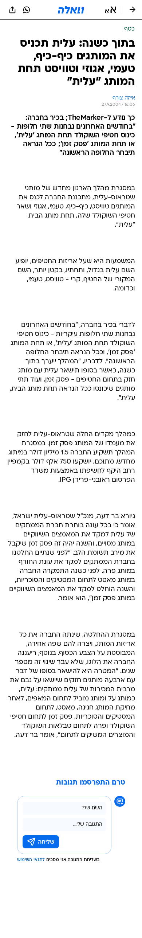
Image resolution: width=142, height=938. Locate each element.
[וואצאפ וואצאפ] (26, 9)
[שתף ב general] (12, 10)
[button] (110, 10)
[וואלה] (71, 9)
